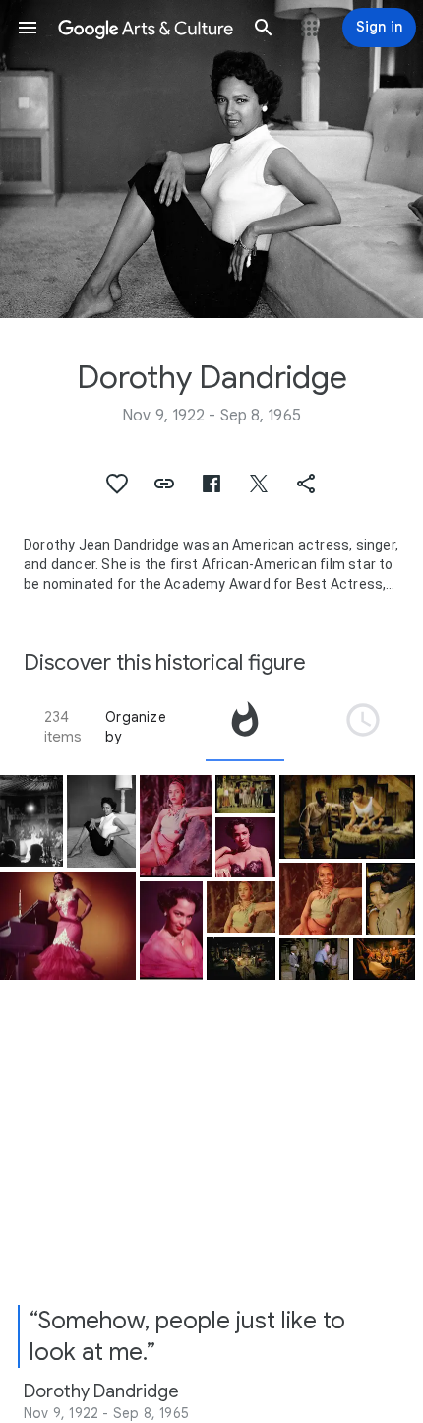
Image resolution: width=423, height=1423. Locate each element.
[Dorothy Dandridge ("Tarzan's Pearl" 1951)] (176, 826)
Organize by (135, 726)
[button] (27, 27)
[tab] (245, 726)
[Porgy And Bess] (245, 794)
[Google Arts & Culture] (145, 27)
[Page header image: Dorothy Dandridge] (211, 159)
